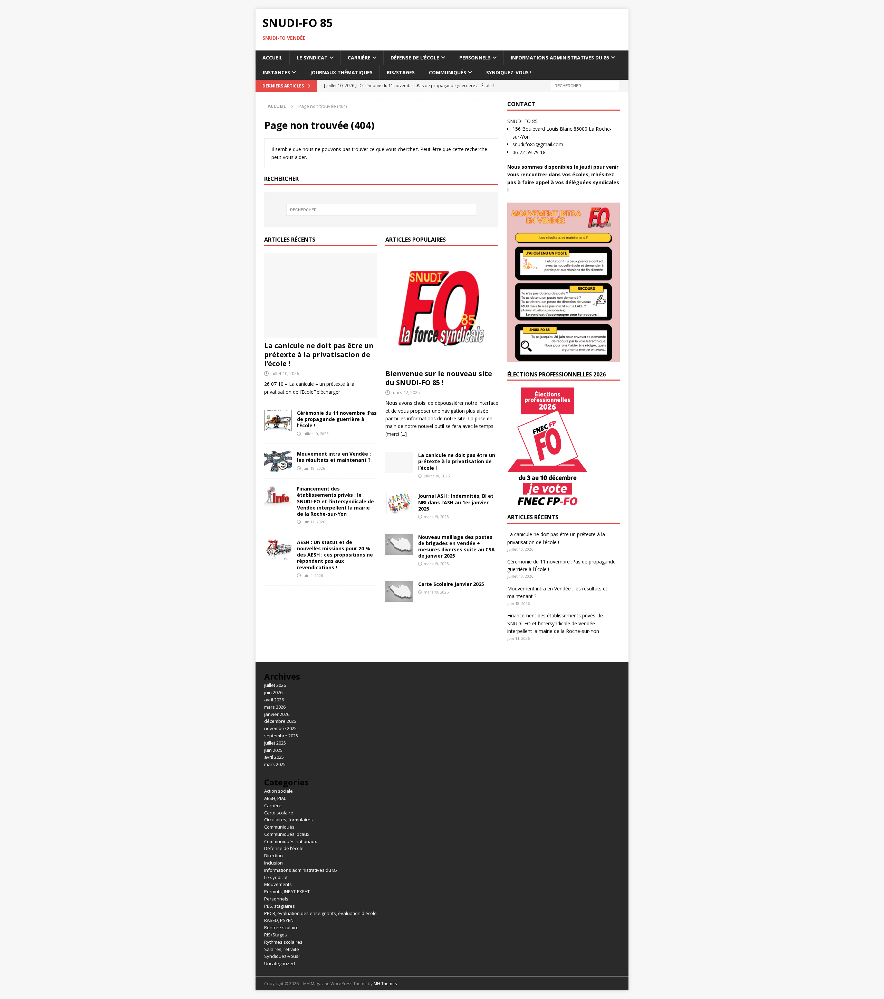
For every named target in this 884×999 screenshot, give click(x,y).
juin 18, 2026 (313, 468)
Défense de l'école (284, 848)
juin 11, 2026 (313, 521)
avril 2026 (274, 700)
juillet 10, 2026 (284, 373)
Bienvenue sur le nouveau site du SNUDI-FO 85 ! (438, 378)
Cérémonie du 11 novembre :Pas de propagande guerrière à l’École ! (337, 419)
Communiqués (447, 72)
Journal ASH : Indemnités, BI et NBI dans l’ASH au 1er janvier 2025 (455, 502)
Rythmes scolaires (283, 942)
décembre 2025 (280, 721)
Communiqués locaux (286, 834)
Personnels (475, 57)
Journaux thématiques (341, 72)
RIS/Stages (401, 72)
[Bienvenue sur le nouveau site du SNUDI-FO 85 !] (441, 309)
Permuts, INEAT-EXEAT (287, 891)
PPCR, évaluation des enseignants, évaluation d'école (320, 913)
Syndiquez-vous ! (508, 72)
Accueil (272, 57)
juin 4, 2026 (312, 575)
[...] (404, 434)
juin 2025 (273, 750)
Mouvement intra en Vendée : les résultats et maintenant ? (334, 456)
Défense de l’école (415, 57)
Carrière (359, 57)
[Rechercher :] (585, 85)
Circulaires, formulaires (288, 819)
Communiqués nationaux (290, 841)
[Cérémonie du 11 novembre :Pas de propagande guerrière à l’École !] (278, 420)
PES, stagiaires (279, 906)
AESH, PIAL (275, 798)
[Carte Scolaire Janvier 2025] (399, 591)
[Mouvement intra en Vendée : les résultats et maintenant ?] (278, 461)
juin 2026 (273, 692)
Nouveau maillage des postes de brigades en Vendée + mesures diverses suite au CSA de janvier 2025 (456, 546)
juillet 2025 (275, 743)
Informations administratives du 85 (560, 57)
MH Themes (385, 984)
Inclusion (273, 863)
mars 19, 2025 (436, 516)
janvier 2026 (276, 714)
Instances (276, 72)
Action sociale (278, 791)
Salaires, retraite (281, 949)
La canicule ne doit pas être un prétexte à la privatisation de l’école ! (319, 354)
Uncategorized (279, 963)
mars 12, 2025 (406, 392)
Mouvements (278, 884)
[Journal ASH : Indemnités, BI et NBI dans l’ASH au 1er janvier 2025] (399, 503)
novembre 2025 (280, 728)
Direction (273, 855)
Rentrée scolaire (281, 927)
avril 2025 (274, 757)
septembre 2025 (281, 735)
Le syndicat (312, 57)
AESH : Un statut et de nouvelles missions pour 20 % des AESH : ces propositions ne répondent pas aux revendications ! (335, 555)
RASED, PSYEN (279, 920)
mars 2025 (275, 764)
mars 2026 (275, 707)
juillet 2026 (275, 685)
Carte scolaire (278, 813)
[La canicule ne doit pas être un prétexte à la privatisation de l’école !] (320, 295)
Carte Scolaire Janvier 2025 (451, 584)
